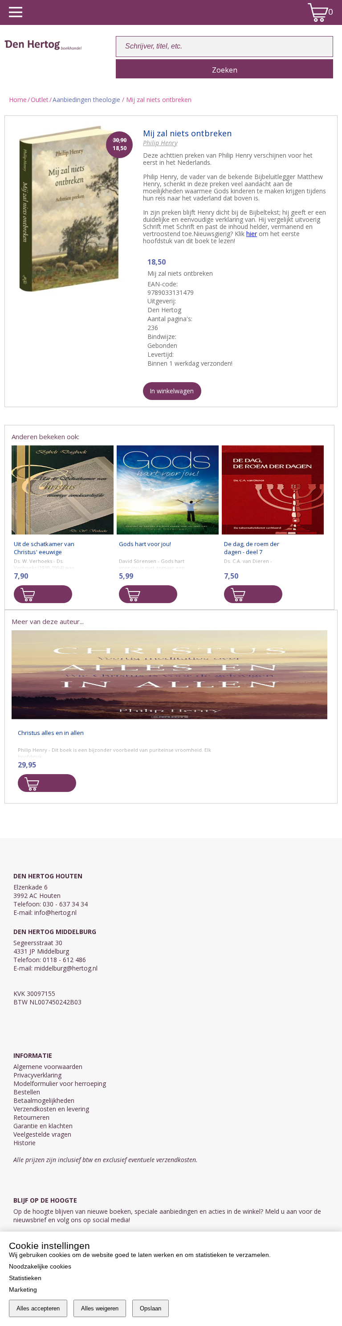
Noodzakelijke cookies (40, 1266)
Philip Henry (160, 143)
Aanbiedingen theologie (86, 99)
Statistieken (25, 1277)
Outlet (40, 99)
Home (18, 99)
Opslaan (150, 1308)
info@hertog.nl (55, 912)
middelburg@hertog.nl (66, 968)
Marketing (23, 1289)
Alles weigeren (99, 1308)
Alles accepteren (38, 1308)
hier (251, 233)
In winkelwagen (172, 391)
